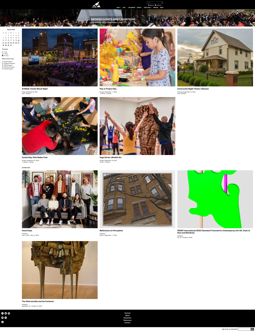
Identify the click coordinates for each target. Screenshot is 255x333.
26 (16, 42)
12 (16, 38)
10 (11, 38)
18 (13, 40)
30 (8, 45)
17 (11, 40)
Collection (158, 5)
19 (16, 40)
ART (124, 7)
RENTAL (155, 7)
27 (18, 42)
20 (18, 40)
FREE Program (8, 65)
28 (3, 45)
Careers (127, 322)
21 (3, 42)
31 (11, 45)
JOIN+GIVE (147, 7)
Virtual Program (8, 69)
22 (6, 42)
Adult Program (8, 61)
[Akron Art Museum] (100, 5)
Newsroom (127, 320)
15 (6, 40)
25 (13, 42)
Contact (127, 313)
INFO (118, 7)
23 (8, 42)
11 (13, 38)
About (127, 315)
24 (11, 42)
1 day (5, 52)
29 (6, 45)
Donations (127, 317)
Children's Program (9, 63)
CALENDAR (131, 7)
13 (18, 38)
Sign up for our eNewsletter (230, 329)
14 (3, 40)
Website (152, 5)
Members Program (9, 67)
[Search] (162, 2)
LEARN (139, 7)
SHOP (161, 7)
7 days (6, 54)
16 (8, 40)
